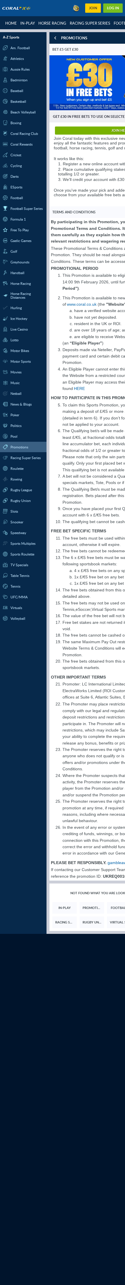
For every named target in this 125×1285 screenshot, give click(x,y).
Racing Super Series (90, 23)
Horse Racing (52, 23)
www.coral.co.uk (82, 304)
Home (11, 23)
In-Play (27, 23)
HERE (79, 388)
